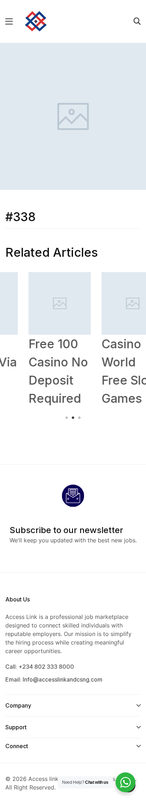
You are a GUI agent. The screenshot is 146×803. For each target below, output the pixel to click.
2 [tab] (73, 418)
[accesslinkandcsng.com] (36, 20)
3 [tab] (78, 418)
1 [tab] (67, 418)
